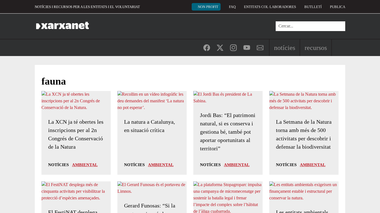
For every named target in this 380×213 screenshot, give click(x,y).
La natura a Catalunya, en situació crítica (149, 126)
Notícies (284, 47)
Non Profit (208, 7)
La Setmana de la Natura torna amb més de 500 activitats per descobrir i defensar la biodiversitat (304, 134)
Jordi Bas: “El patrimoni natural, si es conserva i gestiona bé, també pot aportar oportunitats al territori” (227, 131)
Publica (337, 7)
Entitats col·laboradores (270, 7)
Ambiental (85, 165)
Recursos (316, 47)
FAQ (232, 7)
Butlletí (313, 7)
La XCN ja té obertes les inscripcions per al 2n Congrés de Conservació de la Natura (75, 134)
